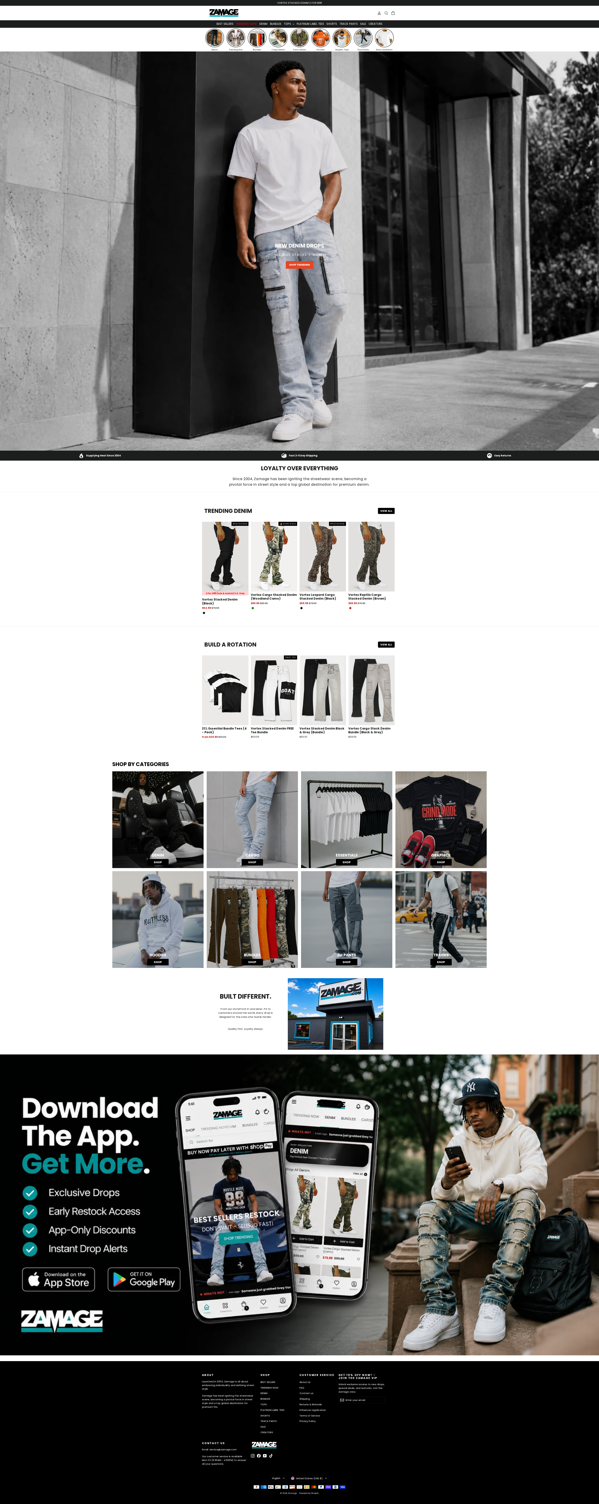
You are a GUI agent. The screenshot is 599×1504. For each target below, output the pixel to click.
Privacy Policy (308, 1421)
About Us (305, 1382)
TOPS (288, 24)
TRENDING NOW (246, 24)
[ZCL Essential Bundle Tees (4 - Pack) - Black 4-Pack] (208, 741)
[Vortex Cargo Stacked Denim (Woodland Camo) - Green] (252, 608)
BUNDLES (275, 24)
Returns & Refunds (311, 1404)
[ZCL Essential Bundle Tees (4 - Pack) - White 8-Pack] (215, 741)
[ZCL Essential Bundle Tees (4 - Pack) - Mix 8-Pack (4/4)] (223, 741)
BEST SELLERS (225, 24)
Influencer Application (313, 1410)
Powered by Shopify (309, 1493)
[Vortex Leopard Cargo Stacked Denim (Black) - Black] (301, 608)
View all (386, 511)
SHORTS (331, 24)
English (276, 1478)
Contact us (306, 1393)
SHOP (158, 862)
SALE (363, 24)
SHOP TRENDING (299, 265)
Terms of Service (310, 1415)
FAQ (302, 1387)
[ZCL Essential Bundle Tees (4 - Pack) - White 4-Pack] (211, 741)
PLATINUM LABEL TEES (310, 24)
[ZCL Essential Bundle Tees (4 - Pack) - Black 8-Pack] (219, 741)
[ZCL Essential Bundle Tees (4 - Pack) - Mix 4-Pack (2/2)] (204, 741)
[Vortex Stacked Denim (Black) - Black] (204, 613)
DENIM (263, 24)
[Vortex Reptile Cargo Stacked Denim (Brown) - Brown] (350, 608)
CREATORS (375, 24)
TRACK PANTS (349, 24)
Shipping (305, 1398)
